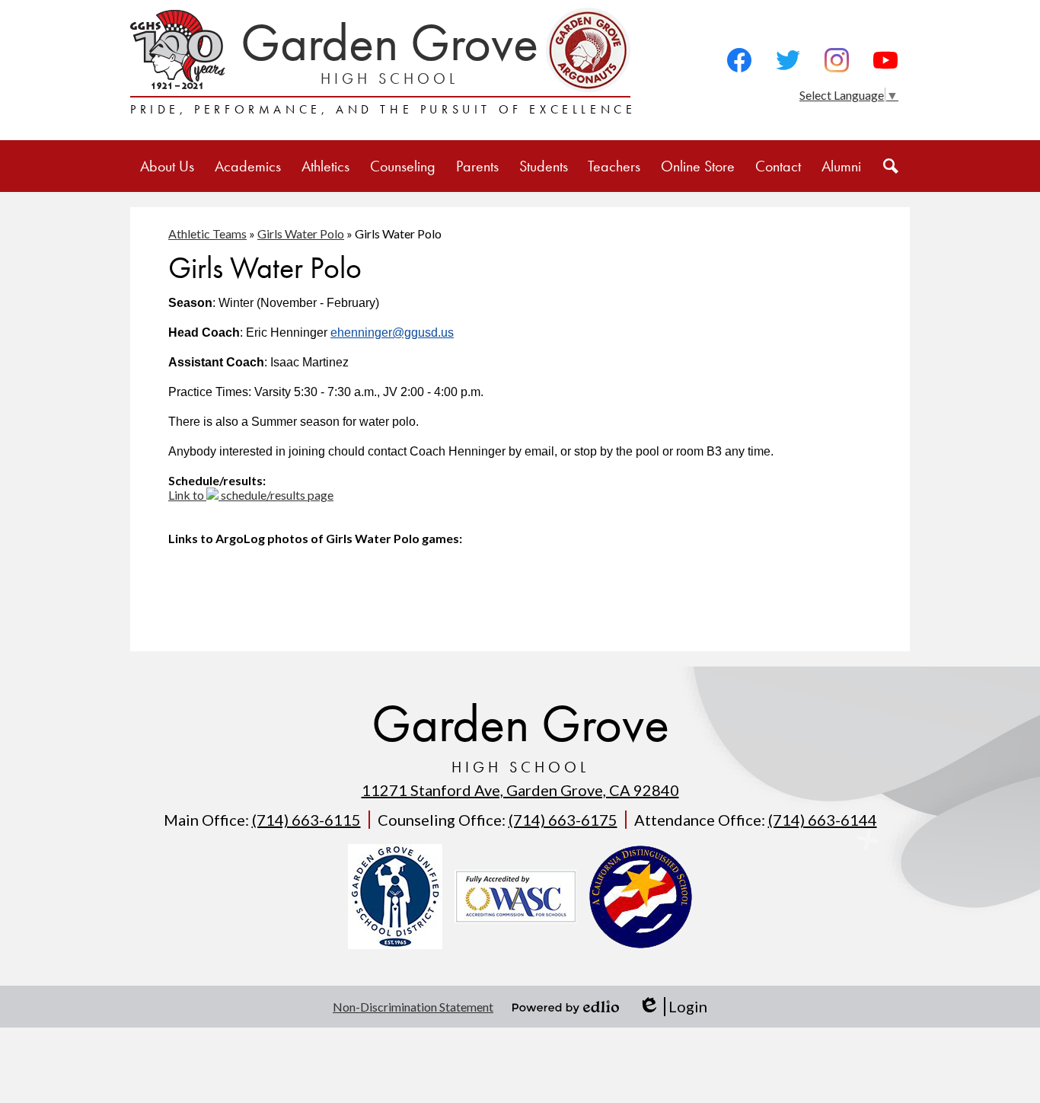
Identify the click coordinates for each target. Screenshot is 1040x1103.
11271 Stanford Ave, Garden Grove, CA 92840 (520, 790)
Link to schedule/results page (250, 495)
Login (672, 1006)
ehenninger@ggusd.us (392, 332)
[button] (167, 166)
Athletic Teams (207, 233)
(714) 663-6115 (306, 819)
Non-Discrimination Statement (413, 1006)
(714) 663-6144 (822, 819)
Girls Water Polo (300, 233)
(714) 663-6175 (563, 819)
